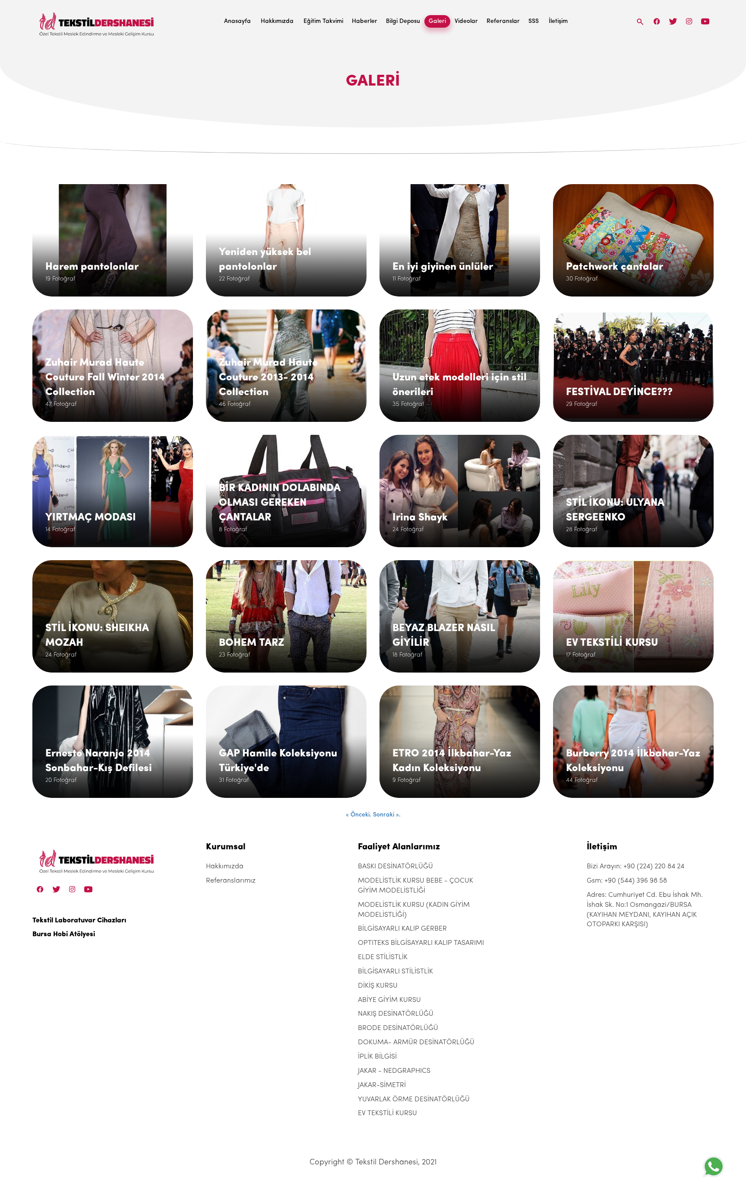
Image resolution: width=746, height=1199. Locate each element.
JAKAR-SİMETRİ (382, 1085)
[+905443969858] (713, 1166)
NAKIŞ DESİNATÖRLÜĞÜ (395, 1014)
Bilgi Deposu (403, 21)
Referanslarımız (231, 880)
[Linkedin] (705, 21)
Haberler (364, 21)
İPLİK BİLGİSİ (377, 1056)
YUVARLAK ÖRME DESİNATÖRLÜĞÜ (414, 1099)
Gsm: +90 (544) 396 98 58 (627, 880)
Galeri (437, 21)
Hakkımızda (277, 21)
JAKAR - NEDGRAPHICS (394, 1071)
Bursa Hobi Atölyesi (63, 934)
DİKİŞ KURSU (378, 985)
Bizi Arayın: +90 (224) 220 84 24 (635, 866)
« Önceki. (359, 815)
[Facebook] (657, 21)
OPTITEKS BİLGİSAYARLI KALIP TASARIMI (421, 943)
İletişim (558, 21)
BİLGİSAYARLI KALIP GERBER (402, 928)
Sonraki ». (387, 815)
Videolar (466, 21)
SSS (533, 21)
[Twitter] (672, 21)
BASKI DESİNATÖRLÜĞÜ (395, 866)
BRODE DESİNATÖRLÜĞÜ (398, 1028)
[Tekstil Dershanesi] (97, 22)
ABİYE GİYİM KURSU (389, 1000)
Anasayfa (237, 21)
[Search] (640, 21)
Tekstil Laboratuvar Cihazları (79, 920)
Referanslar (503, 21)
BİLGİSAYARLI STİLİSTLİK (395, 971)
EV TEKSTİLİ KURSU (387, 1113)
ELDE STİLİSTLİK (383, 957)
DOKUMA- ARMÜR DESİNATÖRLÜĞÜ (416, 1042)
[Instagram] (689, 21)
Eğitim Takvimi (323, 21)
